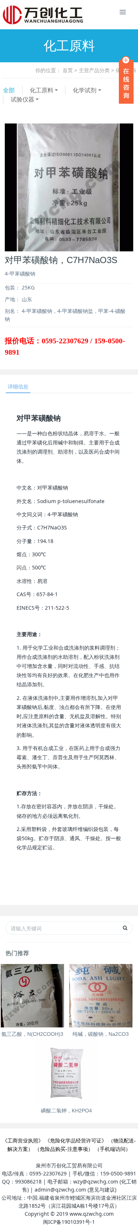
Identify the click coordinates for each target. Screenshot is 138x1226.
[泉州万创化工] (16, 14)
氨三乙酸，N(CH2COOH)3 (32, 1034)
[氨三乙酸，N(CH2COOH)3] (32, 995)
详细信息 (18, 386)
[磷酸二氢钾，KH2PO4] (67, 1072)
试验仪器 (22, 99)
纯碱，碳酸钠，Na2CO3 (100, 1034)
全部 (9, 90)
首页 (68, 70)
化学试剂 (84, 90)
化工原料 (41, 90)
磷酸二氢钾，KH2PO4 (66, 1111)
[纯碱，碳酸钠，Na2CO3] (101, 995)
